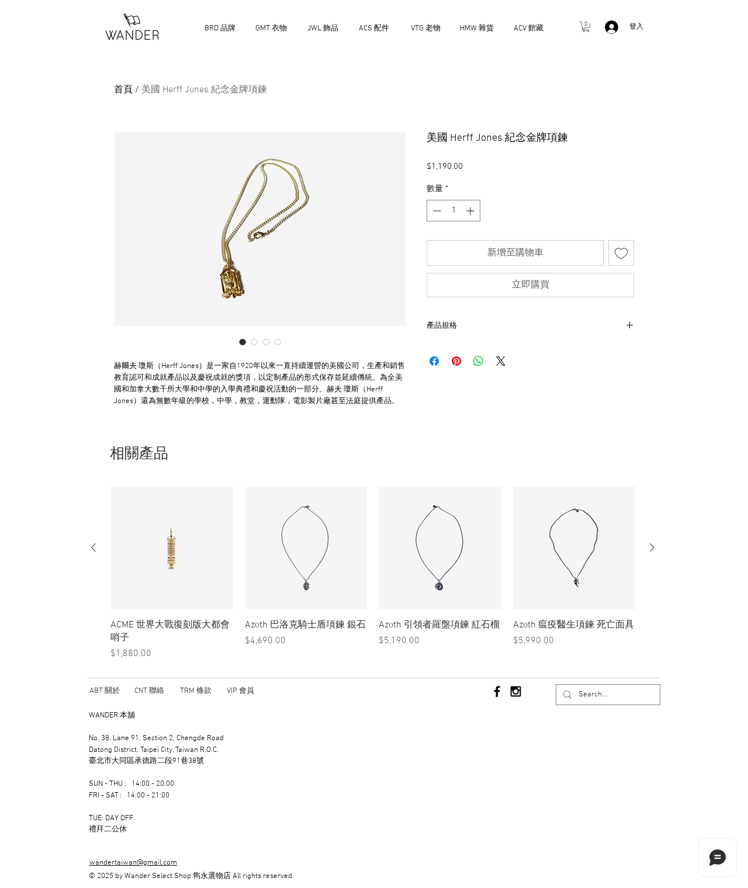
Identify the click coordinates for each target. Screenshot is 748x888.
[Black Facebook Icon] (497, 691)
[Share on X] (501, 361)
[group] (372, 573)
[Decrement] (435, 210)
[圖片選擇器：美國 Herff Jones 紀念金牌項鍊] (242, 342)
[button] (586, 27)
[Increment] (471, 210)
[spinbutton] (453, 210)
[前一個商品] (93, 547)
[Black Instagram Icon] (515, 691)
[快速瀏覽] (171, 548)
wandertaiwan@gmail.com (133, 863)
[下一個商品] (652, 547)
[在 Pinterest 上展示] (456, 361)
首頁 (123, 90)
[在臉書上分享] (434, 361)
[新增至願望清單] (621, 253)
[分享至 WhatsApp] (479, 361)
